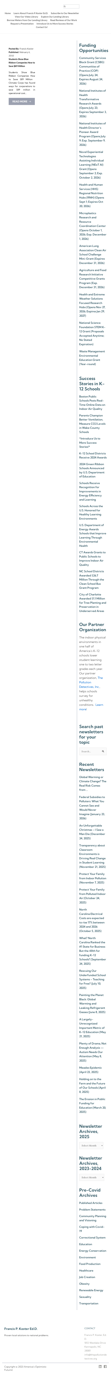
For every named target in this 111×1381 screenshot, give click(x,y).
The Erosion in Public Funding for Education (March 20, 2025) (92, 1105)
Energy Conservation (92, 1250)
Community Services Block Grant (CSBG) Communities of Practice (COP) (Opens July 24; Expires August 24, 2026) (92, 70)
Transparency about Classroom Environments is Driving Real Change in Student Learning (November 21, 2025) (92, 856)
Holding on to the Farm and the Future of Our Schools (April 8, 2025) (92, 1085)
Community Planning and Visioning (92, 1218)
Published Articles (90, 1203)
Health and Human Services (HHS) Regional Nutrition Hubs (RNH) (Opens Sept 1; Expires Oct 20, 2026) (91, 195)
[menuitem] (8, 13)
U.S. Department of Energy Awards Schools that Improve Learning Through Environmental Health (92, 535)
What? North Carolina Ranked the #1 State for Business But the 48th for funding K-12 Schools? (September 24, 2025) (92, 950)
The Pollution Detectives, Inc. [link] (91, 682)
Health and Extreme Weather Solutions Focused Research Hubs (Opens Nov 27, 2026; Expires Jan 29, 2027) (92, 305)
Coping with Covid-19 (91, 1229)
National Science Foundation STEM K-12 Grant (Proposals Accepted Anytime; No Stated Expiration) (92, 333)
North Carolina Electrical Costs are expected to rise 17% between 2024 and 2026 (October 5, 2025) (91, 920)
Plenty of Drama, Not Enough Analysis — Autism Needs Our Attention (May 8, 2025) (92, 1052)
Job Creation (87, 1277)
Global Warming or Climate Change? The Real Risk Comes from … (92, 783)
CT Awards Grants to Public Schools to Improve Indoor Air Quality (92, 558)
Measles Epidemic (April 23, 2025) (90, 1070)
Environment (87, 1257)
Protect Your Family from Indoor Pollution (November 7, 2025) (92, 878)
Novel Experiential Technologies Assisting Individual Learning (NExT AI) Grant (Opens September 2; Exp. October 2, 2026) (91, 164)
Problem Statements (92, 1209)
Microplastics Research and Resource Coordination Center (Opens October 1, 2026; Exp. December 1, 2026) (92, 226)
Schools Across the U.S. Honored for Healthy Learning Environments (91, 512)
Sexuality (85, 1297)
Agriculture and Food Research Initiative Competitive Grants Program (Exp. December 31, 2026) (92, 278)
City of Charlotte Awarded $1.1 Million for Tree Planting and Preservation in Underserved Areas (92, 603)
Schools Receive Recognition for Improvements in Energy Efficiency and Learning (90, 491)
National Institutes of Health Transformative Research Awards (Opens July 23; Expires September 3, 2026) (93, 103)
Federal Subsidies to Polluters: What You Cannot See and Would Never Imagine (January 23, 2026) (92, 807)
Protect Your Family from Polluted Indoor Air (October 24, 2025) (92, 896)
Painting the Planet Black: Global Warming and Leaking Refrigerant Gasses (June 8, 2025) (92, 1003)
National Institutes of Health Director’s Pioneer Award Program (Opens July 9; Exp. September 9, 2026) (92, 134)
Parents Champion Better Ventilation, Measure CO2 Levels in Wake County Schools (92, 424)
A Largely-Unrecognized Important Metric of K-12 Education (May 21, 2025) (92, 1028)
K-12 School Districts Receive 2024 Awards (93, 455)
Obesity (84, 1283)
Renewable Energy (91, 1290)
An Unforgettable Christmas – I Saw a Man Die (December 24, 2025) (92, 832)
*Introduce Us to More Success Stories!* (89, 442)
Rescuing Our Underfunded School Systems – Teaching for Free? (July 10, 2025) (92, 979)
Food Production (89, 1264)
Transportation (88, 1303)
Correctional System (92, 1237)
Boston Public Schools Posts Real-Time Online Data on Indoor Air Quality (92, 403)
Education (85, 1244)
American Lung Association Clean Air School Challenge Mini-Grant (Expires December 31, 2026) (92, 254)
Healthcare (86, 1270)
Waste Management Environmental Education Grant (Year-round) (92, 358)
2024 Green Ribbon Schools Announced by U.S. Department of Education (91, 470)
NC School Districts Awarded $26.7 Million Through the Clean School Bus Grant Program (91, 579)
